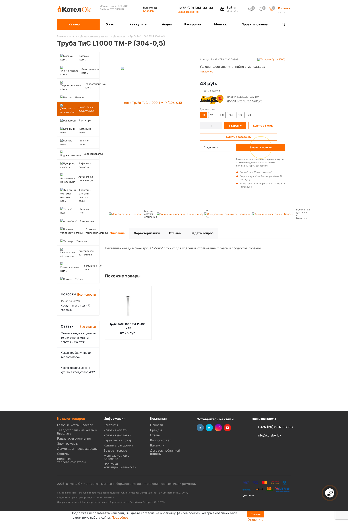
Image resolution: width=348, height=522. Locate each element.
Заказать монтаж (261, 147)
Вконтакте (200, 427)
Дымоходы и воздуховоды (77, 448)
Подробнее (120, 517)
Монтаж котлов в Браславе (117, 457)
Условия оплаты (116, 430)
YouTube (227, 427)
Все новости (86, 294)
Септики (63, 454)
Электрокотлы (67, 443)
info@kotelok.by (269, 435)
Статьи (155, 435)
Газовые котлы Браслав (75, 425)
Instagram (218, 427)
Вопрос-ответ (160, 440)
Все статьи (88, 326)
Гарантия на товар (118, 440)
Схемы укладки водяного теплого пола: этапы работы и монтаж (78, 338)
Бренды (156, 430)
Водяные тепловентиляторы (71, 460)
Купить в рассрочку (118, 445)
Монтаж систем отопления (150, 214)
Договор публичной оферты (165, 452)
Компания (158, 419)
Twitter (209, 427)
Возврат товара (115, 450)
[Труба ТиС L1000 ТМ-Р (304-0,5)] (151, 102)
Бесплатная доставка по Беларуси (303, 214)
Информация (114, 419)
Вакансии (157, 445)
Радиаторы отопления (74, 438)
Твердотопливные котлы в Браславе (77, 431)
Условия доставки (117, 435)
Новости (156, 425)
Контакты (111, 425)
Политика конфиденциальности (120, 465)
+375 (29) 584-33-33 (195, 8)
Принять (255, 514)
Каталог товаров (71, 419)
